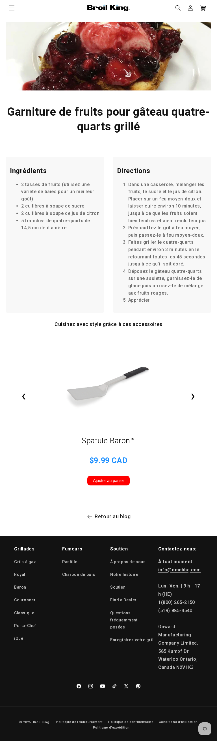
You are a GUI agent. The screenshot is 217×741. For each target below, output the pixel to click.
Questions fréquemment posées (124, 620)
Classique (24, 613)
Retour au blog (113, 516)
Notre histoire (124, 574)
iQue (18, 638)
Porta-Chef (25, 625)
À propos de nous (128, 561)
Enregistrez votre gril (131, 640)
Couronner (25, 600)
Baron (20, 587)
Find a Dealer (123, 600)
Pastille (69, 561)
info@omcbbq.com (179, 570)
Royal (19, 574)
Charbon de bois (78, 574)
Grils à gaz (25, 561)
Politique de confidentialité (130, 722)
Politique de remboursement (79, 722)
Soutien (117, 587)
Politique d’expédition (111, 727)
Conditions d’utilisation (178, 722)
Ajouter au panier (108, 480)
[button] (12, 8)
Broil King (41, 722)
